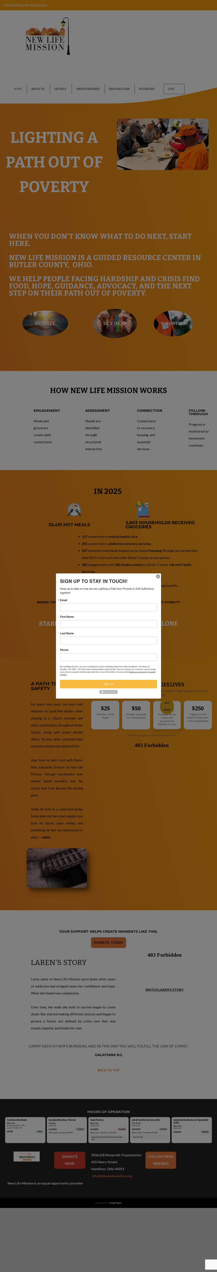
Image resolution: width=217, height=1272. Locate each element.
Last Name (67, 633)
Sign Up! (108, 684)
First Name (67, 616)
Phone (64, 650)
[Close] (158, 576)
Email (63, 600)
